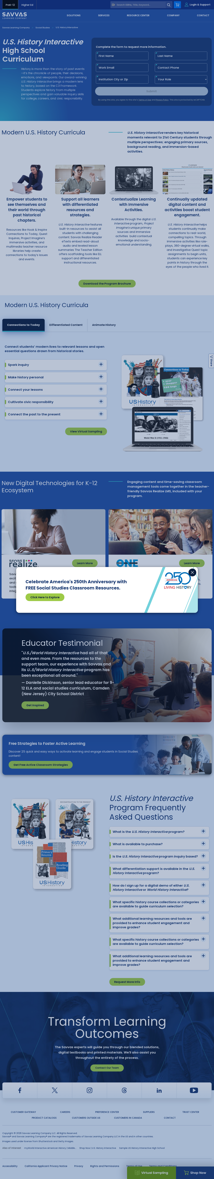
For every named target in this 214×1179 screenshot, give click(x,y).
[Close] (192, 572)
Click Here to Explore (45, 597)
